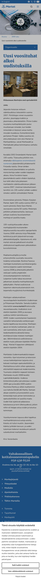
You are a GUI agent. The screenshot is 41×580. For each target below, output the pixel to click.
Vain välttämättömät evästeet (20, 571)
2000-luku (15, 37)
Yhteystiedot (10, 483)
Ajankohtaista (11, 492)
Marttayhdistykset (12, 521)
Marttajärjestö (11, 479)
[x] (32, 2)
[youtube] (38, 2)
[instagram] (35, 2)
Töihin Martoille (12, 500)
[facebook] (29, 2)
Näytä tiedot (20, 576)
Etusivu (4, 37)
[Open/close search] (31, 6)
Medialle (8, 488)
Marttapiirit (9, 517)
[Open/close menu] (38, 6)
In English (6, 1)
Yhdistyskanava (11, 496)
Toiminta (8, 508)
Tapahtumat (10, 513)
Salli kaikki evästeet (20, 565)
